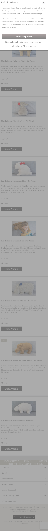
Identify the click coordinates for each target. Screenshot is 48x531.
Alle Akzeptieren (24, 36)
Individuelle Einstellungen (23, 46)
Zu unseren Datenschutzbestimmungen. (31, 13)
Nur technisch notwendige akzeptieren (23, 42)
